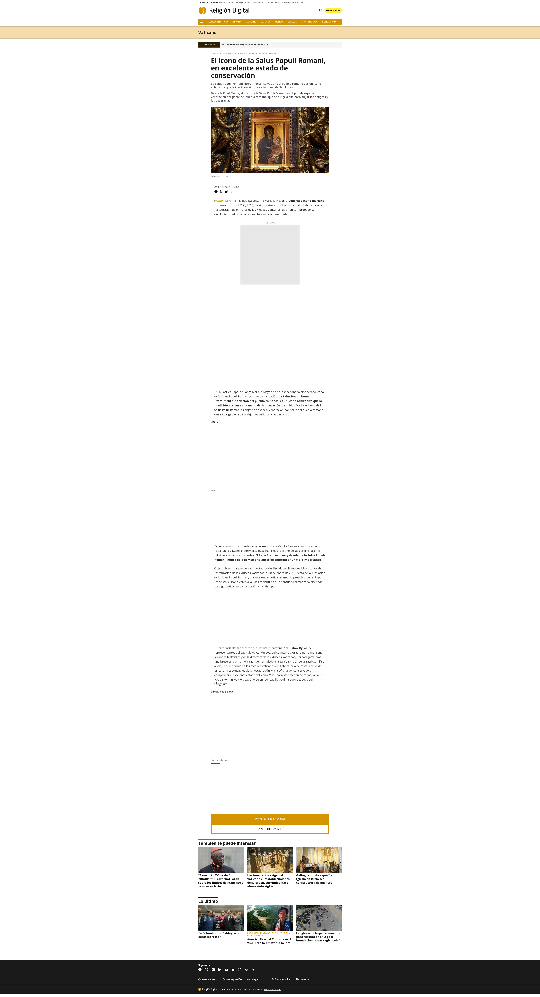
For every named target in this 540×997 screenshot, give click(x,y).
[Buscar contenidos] (320, 10)
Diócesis (292, 21)
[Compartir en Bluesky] (226, 191)
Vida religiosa (309, 21)
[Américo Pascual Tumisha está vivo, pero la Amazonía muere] (270, 918)
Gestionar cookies (272, 989)
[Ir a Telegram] (247, 969)
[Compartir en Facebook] (216, 191)
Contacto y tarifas (232, 979)
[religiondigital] (207, 989)
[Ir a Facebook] (200, 969)
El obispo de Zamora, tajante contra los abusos (241, 2)
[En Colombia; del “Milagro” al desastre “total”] (221, 918)
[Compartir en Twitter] (221, 191)
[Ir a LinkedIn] (220, 969)
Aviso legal (252, 979)
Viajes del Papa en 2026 (293, 2)
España (237, 21)
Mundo (279, 21)
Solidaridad (329, 21)
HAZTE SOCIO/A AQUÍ (270, 829)
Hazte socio (302, 979)
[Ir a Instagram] (214, 969)
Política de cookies (282, 979)
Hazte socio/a (333, 10)
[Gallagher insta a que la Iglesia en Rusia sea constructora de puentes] (319, 860)
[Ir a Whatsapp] (240, 969)
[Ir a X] (207, 969)
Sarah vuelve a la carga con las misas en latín (245, 44)
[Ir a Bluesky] (233, 969)
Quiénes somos (206, 979)
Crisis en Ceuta (272, 2)
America (265, 21)
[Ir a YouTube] (227, 969)
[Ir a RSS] (253, 969)
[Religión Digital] (224, 10)
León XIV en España (217, 21)
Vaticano (251, 21)
